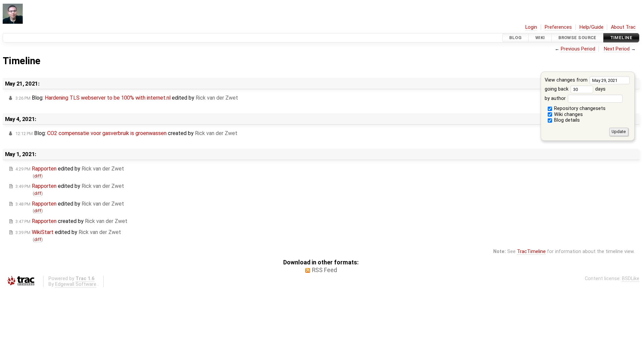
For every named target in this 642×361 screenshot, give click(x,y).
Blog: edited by (126, 98)
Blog (515, 37)
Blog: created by (126, 133)
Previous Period (578, 49)
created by (71, 221)
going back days (575, 89)
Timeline (621, 37)
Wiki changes (568, 114)
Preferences (558, 27)
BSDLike (630, 278)
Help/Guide (591, 27)
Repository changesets (579, 108)
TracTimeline (531, 251)
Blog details (566, 120)
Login (531, 27)
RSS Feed (324, 270)
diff (37, 175)
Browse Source (577, 37)
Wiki (540, 37)
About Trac (623, 27)
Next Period (617, 49)
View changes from (567, 80)
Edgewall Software (75, 284)
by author (556, 98)
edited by (69, 168)
